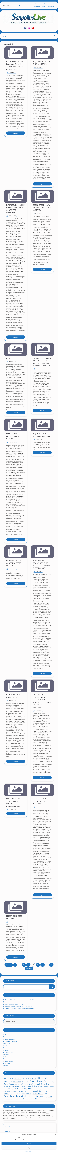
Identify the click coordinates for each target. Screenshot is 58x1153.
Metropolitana (7, 1091)
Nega (29, 1148)
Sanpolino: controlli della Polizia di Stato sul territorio (18, 1006)
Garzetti (16, 1089)
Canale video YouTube (10, 1127)
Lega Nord (43, 1088)
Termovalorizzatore (15, 1099)
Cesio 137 (25, 1081)
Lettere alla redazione (10, 1045)
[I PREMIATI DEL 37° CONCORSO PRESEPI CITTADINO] (15, 551)
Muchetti (15, 1091)
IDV (25, 1088)
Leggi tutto (15, 133)
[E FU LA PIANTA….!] (15, 349)
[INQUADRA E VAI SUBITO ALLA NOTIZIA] (42, 425)
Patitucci (6, 1093)
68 (37, 965)
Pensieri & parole (9, 1052)
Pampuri (26, 1091)
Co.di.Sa (50, 1081)
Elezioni (46, 1086)
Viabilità (7, 1065)
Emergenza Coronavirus (11, 1041)
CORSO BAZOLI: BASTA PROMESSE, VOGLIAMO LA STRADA (42, 207)
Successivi (29, 968)
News (6, 1048)
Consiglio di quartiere (39, 6)
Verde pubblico (25, 1099)
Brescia (42, 1077)
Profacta (17, 1093)
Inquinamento (33, 1088)
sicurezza (42, 1096)
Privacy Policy (28, 1151)
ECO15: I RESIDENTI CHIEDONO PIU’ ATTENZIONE (40, 801)
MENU (4, 36)
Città (6, 1037)
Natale (21, 1091)
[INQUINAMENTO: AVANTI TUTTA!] (15, 686)
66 (28, 965)
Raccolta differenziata (26, 1093)
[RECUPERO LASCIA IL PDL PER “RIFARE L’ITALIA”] (15, 425)
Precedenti (8, 965)
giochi (21, 1088)
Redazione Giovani (9, 1059)
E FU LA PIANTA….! (13, 358)
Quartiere (7, 1056)
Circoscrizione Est (38, 1081)
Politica (7, 1054)
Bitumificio (33, 1078)
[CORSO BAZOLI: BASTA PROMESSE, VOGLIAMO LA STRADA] (42, 196)
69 (42, 965)
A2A (5, 1078)
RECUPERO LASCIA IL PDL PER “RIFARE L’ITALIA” (14, 436)
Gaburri (10, 1088)
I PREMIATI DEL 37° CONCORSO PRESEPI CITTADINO (14, 563)
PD (11, 1093)
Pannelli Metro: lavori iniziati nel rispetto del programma (19, 1008)
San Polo (34, 1096)
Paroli (45, 1091)
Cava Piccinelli (17, 1081)
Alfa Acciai (10, 1078)
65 (23, 965)
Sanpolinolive (22, 1096)
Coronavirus (7, 1086)
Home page (8, 1124)
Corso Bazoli (16, 1086)
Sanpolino (9, 1096)
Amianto (17, 1078)
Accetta (29, 1143)
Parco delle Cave (36, 1091)
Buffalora (8, 1081)
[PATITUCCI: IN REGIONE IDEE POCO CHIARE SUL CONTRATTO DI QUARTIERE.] (15, 196)
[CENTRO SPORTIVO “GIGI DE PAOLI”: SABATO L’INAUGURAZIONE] (15, 790)
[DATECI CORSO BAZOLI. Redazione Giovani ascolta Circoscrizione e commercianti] (15, 52)
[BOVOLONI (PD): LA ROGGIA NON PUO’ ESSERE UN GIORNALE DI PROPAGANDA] (42, 551)
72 (51, 965)
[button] (55, 1134)
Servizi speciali (9, 1061)
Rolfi (46, 1093)
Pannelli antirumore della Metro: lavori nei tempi (17, 1002)
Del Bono (24, 1086)
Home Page (30, 4)
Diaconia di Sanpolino (35, 1086)
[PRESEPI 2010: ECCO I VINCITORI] (15, 907)
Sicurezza (37, 4)
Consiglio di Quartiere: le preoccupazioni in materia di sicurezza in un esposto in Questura (28, 1000)
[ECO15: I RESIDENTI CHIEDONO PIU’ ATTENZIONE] (42, 790)
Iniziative (45, 4)
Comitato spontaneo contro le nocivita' (18, 1084)
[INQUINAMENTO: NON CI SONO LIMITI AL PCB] (42, 52)
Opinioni (7, 1050)
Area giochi (26, 1078)
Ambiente (51, 4)
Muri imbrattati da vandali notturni (14, 1004)
